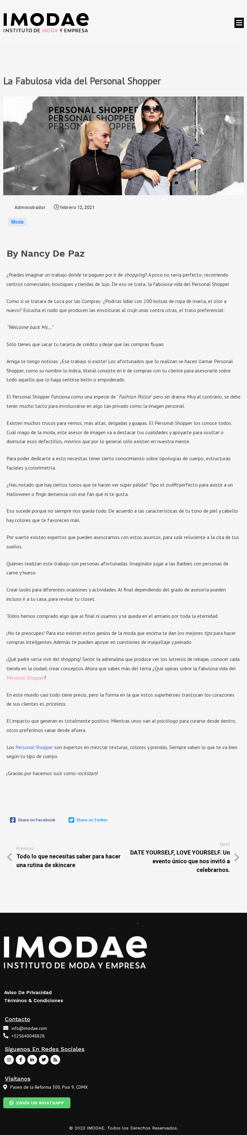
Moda (17, 221)
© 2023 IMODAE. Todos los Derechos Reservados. (123, 1127)
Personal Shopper (34, 747)
